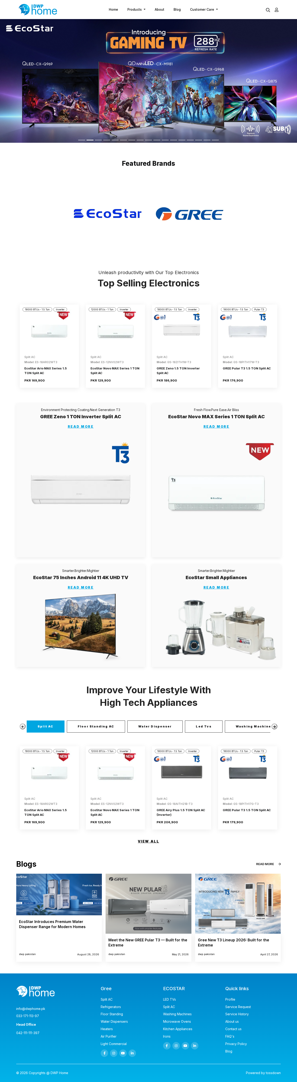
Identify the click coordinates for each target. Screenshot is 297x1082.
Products (135, 9)
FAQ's (229, 1036)
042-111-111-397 (27, 1033)
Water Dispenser (155, 726)
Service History (237, 1014)
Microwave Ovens (177, 1021)
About (159, 9)
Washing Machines (177, 1014)
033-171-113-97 (27, 1016)
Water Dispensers (114, 1021)
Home (113, 9)
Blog (177, 9)
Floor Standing (112, 1014)
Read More (265, 864)
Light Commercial (114, 1044)
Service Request (238, 1007)
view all (148, 841)
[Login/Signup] (276, 10)
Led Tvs (203, 726)
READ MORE (81, 426)
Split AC (46, 726)
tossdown (273, 1073)
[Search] (268, 10)
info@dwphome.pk (30, 1009)
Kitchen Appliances (177, 1029)
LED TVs (169, 999)
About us (232, 1021)
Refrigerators (111, 1007)
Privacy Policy (236, 1044)
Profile (230, 999)
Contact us (233, 1029)
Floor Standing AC (96, 726)
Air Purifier (108, 1036)
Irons (167, 1036)
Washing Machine (253, 726)
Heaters (107, 1029)
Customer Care (202, 9)
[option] (107, 214)
